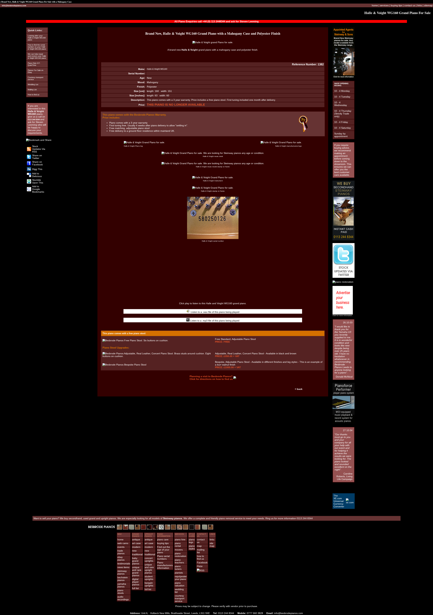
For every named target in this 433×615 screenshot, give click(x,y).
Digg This (37, 169)
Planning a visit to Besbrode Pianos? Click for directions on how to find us (211, 377)
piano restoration (180, 554)
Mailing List (32, 90)
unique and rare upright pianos (149, 568)
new (134, 550)
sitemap (428, 5)
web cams (122, 543)
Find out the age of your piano (163, 550)
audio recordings (123, 598)
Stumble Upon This (37, 181)
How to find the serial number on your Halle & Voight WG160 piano (37, 47)
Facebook (202, 562)
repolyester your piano (181, 577)
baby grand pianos (135, 561)
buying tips (396, 5)
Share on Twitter (37, 156)
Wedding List (33, 84)
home (375, 5)
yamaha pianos (121, 585)
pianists (179, 572)
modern (136, 547)
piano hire (180, 539)
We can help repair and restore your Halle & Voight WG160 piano (37, 56)
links (419, 5)
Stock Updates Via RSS (38, 149)
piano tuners (178, 567)
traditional (137, 554)
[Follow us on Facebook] (29, 164)
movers (179, 549)
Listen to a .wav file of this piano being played (214, 312)
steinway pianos (122, 572)
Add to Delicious (37, 175)
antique (136, 539)
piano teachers (179, 561)
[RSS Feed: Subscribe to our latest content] (29, 150)
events (120, 547)
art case (136, 543)
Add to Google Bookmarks (38, 189)
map (199, 546)
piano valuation (179, 584)
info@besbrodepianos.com (14, 6)
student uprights (149, 577)
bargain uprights (149, 584)
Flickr (200, 566)
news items (123, 567)
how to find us (200, 557)
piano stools (120, 591)
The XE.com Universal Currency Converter (339, 501)
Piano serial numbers (163, 557)
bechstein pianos (122, 578)
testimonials (123, 563)
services (384, 5)
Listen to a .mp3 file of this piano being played (214, 320)
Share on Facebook (37, 163)
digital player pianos (135, 582)
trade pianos (120, 552)
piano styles (192, 547)
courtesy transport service (179, 598)
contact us (409, 5)
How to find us (33, 95)
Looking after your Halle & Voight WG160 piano (37, 38)
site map (212, 544)
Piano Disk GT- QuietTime (34, 64)
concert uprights (149, 559)
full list (135, 588)
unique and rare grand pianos (136, 571)
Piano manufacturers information (165, 565)
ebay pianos (120, 558)
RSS (202, 570)
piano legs (192, 541)
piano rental (178, 544)
